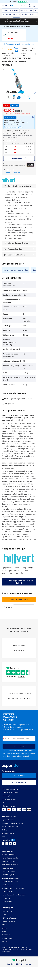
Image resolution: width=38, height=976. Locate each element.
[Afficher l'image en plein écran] (35, 93)
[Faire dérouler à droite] (36, 21)
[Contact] (25, 5)
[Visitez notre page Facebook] (6, 844)
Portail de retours (19, 782)
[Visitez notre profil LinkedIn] (10, 844)
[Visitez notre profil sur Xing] (14, 844)
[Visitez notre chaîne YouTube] (3, 844)
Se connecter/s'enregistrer (13, 127)
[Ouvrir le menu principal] (3, 5)
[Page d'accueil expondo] (4, 44)
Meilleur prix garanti (13, 172)
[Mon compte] (29, 5)
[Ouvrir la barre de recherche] (21, 5)
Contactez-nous (19, 775)
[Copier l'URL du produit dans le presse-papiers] (34, 54)
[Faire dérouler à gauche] (2, 21)
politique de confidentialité (13, 753)
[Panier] (34, 5)
